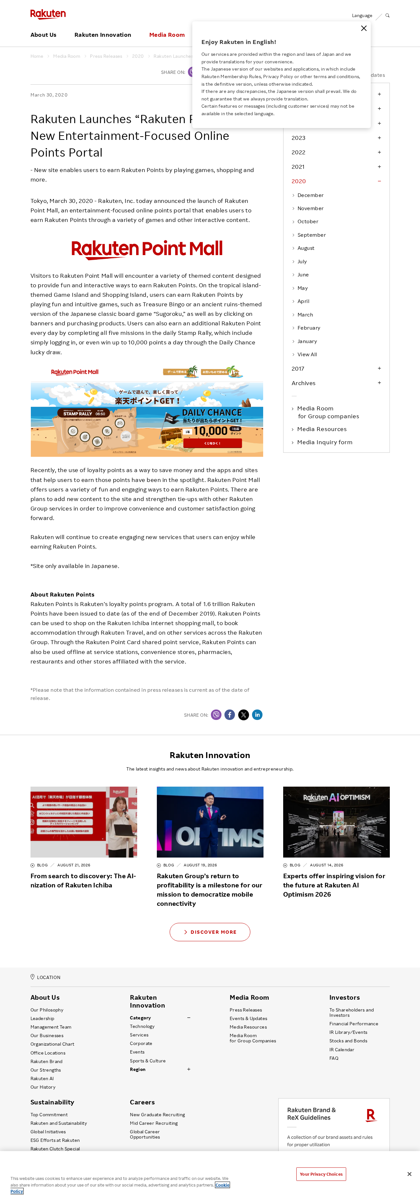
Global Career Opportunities (145, 1134)
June (303, 274)
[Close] (364, 28)
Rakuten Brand (47, 1061)
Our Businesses (47, 1035)
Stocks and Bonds (348, 1040)
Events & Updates (248, 1018)
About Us (44, 35)
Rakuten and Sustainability (59, 1123)
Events (137, 1052)
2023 (298, 137)
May (303, 288)
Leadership (42, 1018)
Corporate (141, 1043)
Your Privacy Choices (321, 1173)
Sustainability (52, 1102)
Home (37, 56)
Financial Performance (354, 1023)
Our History (43, 1087)
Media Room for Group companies (328, 412)
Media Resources (322, 428)
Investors (344, 997)
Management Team (51, 1027)
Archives (304, 382)
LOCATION (48, 977)
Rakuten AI (42, 1078)
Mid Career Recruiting (154, 1123)
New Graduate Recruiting (157, 1114)
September (312, 234)
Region (137, 1069)
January (307, 341)
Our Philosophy (47, 1010)
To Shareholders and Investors (351, 1012)
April (303, 301)
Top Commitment (49, 1114)
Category (140, 1017)
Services (139, 1034)
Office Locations (48, 1053)
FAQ (333, 1058)
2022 (299, 152)
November (311, 208)
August (306, 248)
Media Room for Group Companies (253, 1038)
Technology (142, 1026)
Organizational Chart (52, 1044)
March (305, 314)
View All (307, 354)
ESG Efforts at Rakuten (55, 1140)
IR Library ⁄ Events (348, 1032)
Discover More (214, 932)
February (309, 327)
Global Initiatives (48, 1131)
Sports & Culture (148, 1060)
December (311, 195)
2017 (298, 368)
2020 (138, 56)
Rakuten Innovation (102, 35)
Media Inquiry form (325, 442)
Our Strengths (46, 1070)
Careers (142, 1102)
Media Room (167, 35)
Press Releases (106, 56)
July (302, 261)
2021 (298, 166)
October (308, 221)
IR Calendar (341, 1049)
